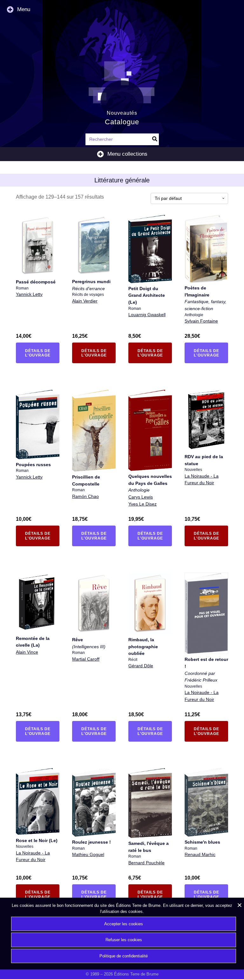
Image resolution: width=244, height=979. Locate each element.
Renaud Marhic (200, 854)
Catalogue (122, 122)
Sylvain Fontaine (201, 320)
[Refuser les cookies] (239, 905)
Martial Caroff (85, 659)
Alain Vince (27, 652)
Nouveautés (122, 113)
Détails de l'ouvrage (41, 353)
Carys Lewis (140, 497)
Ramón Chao (85, 496)
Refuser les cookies (123, 939)
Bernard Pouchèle (146, 862)
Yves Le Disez (142, 503)
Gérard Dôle (140, 665)
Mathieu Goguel (88, 854)
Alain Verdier (85, 300)
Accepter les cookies (123, 923)
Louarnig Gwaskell (147, 314)
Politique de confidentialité (123, 956)
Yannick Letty (29, 294)
